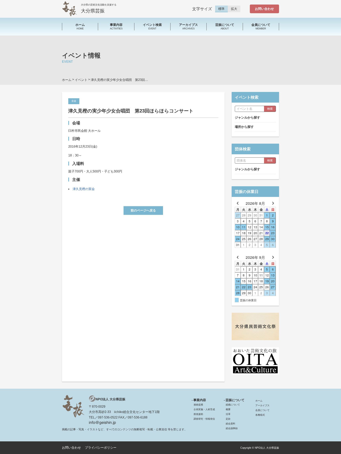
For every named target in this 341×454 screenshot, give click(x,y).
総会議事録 (232, 428)
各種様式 (260, 415)
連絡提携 (198, 404)
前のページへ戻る (143, 210)
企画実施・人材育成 (204, 409)
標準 (221, 8)
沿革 (228, 414)
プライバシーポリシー (100, 447)
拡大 (234, 8)
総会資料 (230, 423)
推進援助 (198, 414)
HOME (80, 26)
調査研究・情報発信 (204, 418)
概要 (228, 409)
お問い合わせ (264, 8)
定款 (228, 418)
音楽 (73, 101)
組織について (233, 404)
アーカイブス (262, 405)
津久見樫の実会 (84, 189)
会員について (262, 410)
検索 (270, 108)
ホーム (258, 400)
